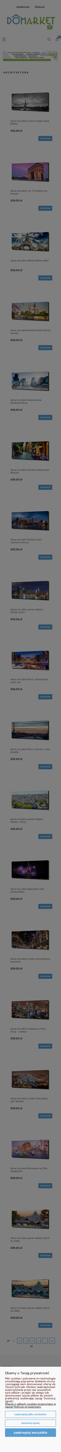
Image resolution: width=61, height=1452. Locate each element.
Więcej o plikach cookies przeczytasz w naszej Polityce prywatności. (30, 1405)
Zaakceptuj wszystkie (30, 1432)
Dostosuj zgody (30, 1423)
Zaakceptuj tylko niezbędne (30, 1414)
